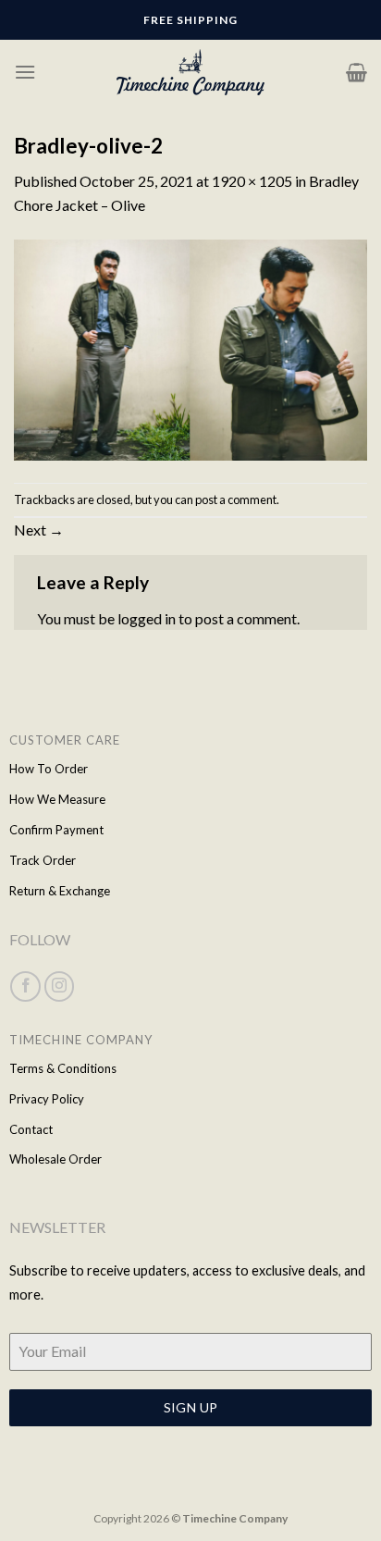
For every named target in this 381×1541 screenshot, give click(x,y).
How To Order (48, 768)
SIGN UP (191, 1407)
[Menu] (25, 71)
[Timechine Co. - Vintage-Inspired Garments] (190, 72)
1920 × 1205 (252, 181)
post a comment (236, 499)
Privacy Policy (46, 1098)
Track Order (42, 860)
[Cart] (356, 72)
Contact (31, 1129)
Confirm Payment (56, 829)
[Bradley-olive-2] (190, 347)
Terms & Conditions (63, 1068)
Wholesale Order (55, 1159)
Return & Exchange (59, 890)
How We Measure (57, 799)
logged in (146, 618)
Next (39, 529)
